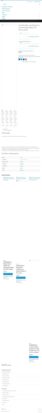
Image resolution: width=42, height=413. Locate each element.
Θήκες (30, 56)
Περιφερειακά (4, 14)
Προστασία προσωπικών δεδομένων (8, 396)
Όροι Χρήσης (4, 398)
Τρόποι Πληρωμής (5, 392)
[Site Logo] (5, 1)
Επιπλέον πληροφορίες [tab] (7, 130)
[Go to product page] (9, 218)
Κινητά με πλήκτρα (5, 379)
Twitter (21, 59)
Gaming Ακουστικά (5, 381)
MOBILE (3, 12)
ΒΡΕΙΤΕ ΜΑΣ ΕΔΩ (37, 1)
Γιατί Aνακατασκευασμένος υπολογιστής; (9, 390)
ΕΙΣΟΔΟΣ (3, 18)
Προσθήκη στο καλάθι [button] (8, 274)
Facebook (19, 59)
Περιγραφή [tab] (5, 129)
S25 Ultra (21, 166)
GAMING (3, 16)
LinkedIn (23, 59)
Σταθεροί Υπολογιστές (6, 8)
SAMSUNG (22, 163)
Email (26, 59)
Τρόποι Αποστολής (5, 394)
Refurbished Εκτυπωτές (6, 377)
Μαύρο (21, 168)
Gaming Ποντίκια (5, 385)
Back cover (22, 170)
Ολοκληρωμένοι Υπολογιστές (7, 6)
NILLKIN (36, 56)
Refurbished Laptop (5, 373)
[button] (3, 4)
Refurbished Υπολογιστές (6, 371)
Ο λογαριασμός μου (5, 400)
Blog (3, 404)
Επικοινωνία (4, 402)
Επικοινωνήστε (4, 364)
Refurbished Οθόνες (5, 375)
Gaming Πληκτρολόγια (6, 383)
